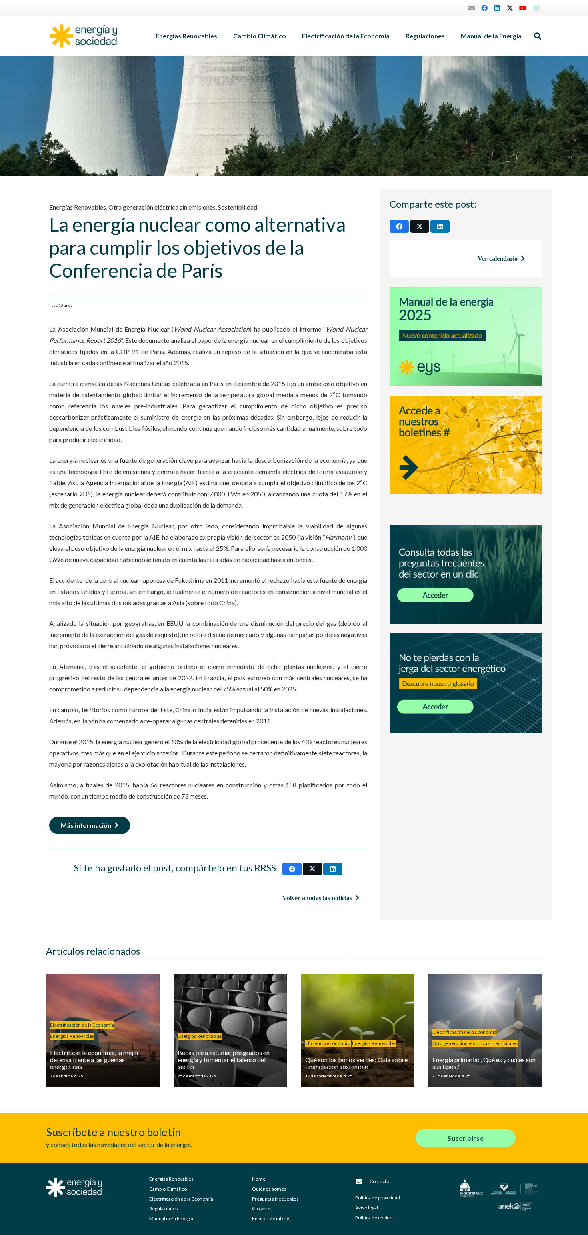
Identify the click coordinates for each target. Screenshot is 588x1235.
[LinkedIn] (497, 8)
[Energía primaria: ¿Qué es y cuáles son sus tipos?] (485, 1030)
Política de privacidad (377, 1198)
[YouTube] (522, 8)
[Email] (471, 8)
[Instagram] (535, 8)
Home (259, 1179)
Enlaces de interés (272, 1218)
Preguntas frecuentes (275, 1199)
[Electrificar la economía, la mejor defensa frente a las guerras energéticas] (103, 1030)
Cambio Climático (168, 1189)
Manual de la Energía (171, 1218)
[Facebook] (484, 8)
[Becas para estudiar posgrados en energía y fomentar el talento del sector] (230, 1030)
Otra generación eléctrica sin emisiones (162, 207)
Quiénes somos (269, 1189)
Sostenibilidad (237, 207)
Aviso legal (366, 1208)
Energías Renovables (77, 207)
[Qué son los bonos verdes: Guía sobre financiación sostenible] (358, 1030)
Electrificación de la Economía (181, 1199)
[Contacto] (362, 1181)
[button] (221, 36)
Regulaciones (163, 1208)
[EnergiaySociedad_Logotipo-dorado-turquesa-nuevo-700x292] (83, 36)
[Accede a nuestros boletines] (466, 456)
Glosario (261, 1208)
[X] (510, 8)
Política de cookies (375, 1218)
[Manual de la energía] (466, 336)
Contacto (379, 1181)
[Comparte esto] (292, 869)
